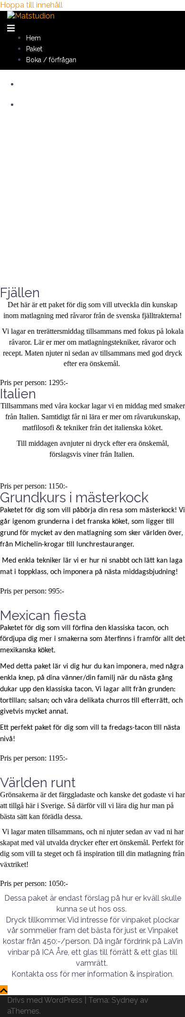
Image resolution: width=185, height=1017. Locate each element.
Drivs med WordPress (45, 1000)
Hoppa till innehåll (31, 4)
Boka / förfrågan (51, 60)
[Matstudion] (31, 15)
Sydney (124, 1000)
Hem (33, 38)
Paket (34, 49)
